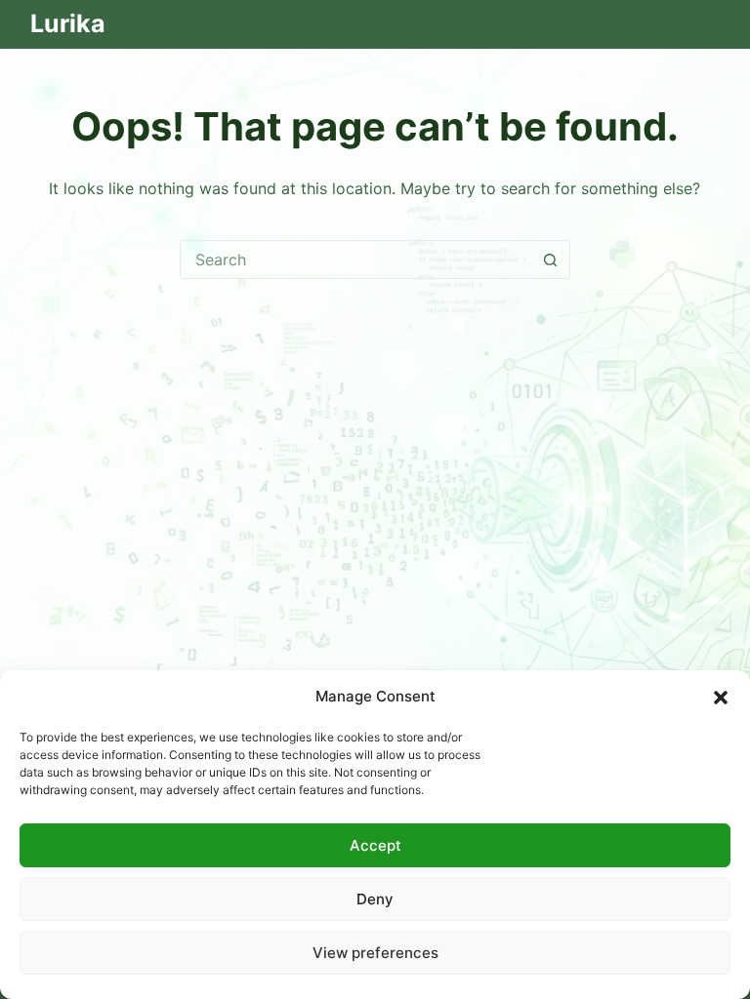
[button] (720, 697)
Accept (375, 845)
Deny (375, 899)
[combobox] (356, 259)
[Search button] (550, 259)
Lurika (67, 23)
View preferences (375, 952)
